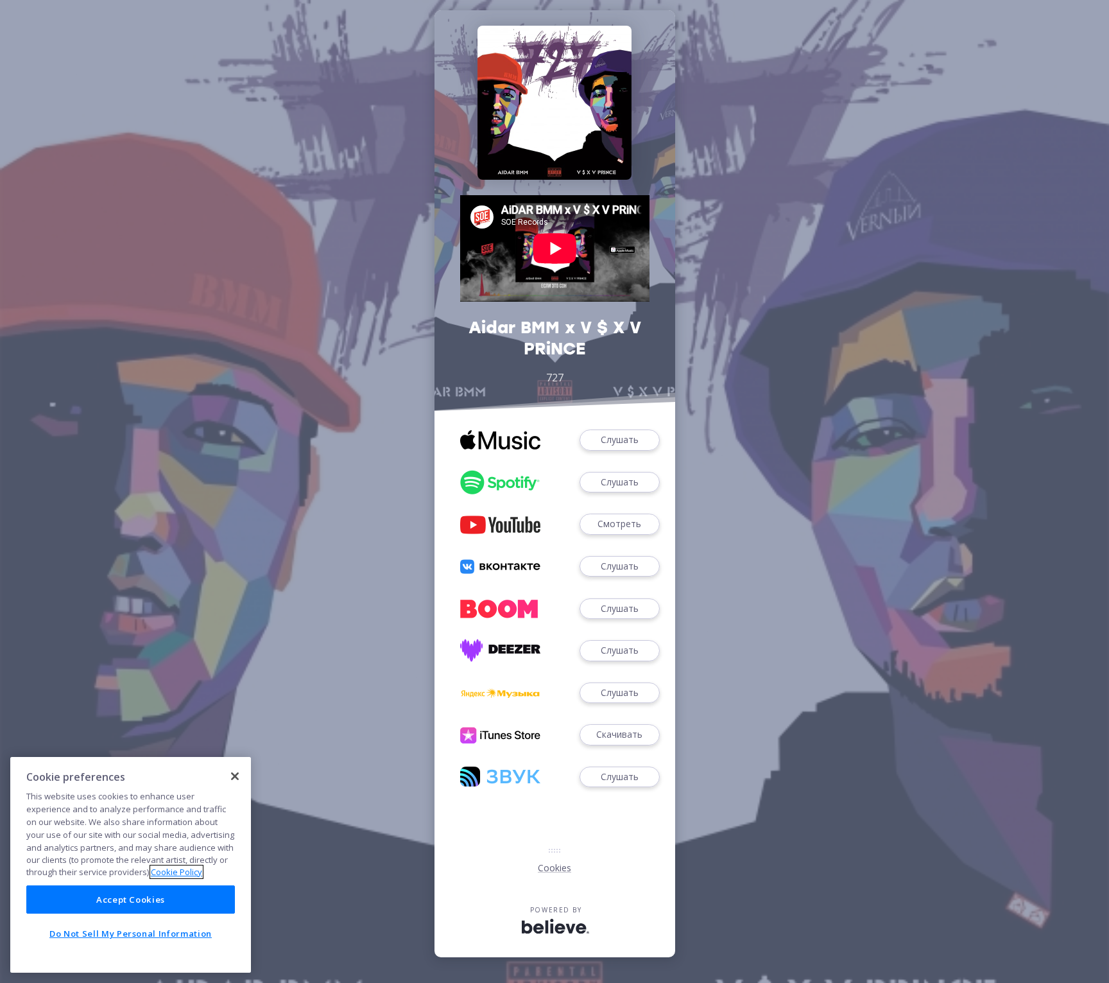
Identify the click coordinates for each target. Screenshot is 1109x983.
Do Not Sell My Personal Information (130, 933)
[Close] (235, 776)
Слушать (620, 439)
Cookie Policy (176, 872)
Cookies (554, 868)
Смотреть (619, 524)
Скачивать (619, 734)
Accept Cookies (130, 899)
